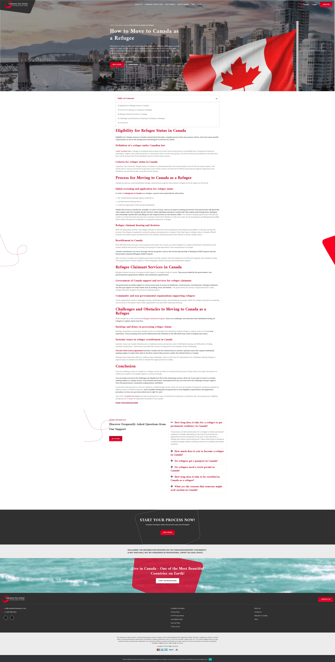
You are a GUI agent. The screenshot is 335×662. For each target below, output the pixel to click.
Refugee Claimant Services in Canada (133, 114)
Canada (126, 25)
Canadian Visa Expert (132, 396)
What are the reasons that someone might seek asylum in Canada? (196, 488)
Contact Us (258, 612)
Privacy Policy (175, 612)
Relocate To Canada (260, 616)
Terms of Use (175, 627)
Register (326, 4)
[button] (217, 98)
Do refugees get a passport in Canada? (196, 461)
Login (314, 4)
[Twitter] (5, 617)
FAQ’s (256, 619)
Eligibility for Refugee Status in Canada (134, 106)
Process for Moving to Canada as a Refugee (136, 110)
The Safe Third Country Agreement (129, 351)
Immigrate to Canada (133, 193)
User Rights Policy (177, 619)
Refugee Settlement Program (154, 318)
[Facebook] (12, 617)
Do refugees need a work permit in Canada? (193, 469)
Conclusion (124, 123)
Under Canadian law (123, 151)
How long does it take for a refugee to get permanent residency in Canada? (196, 424)
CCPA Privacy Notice (177, 616)
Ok (210, 659)
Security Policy (175, 623)
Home (112, 25)
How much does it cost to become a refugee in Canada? (197, 453)
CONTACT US (325, 599)
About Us (257, 608)
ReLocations (118, 25)
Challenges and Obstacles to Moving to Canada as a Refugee (142, 118)
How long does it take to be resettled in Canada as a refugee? (195, 479)
